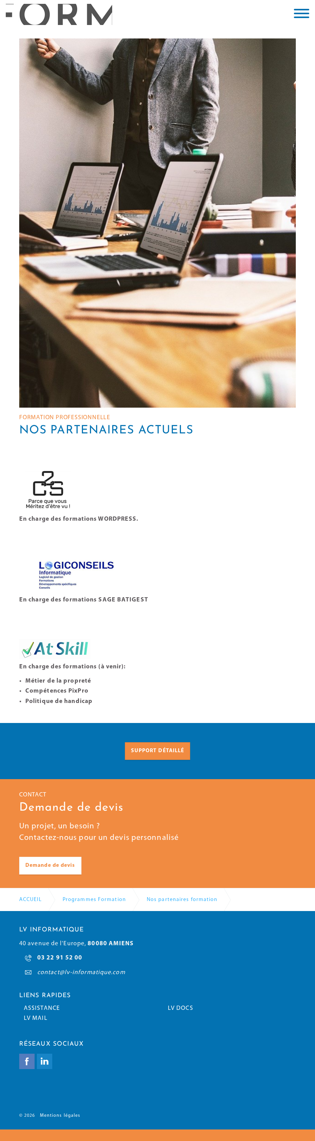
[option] (157, 223)
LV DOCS (180, 1008)
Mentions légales (60, 1115)
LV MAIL (36, 1018)
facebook (27, 1061)
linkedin (44, 1061)
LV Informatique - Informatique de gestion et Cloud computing (59, 14)
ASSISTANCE (42, 1008)
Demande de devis (50, 865)
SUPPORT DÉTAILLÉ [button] (157, 751)
